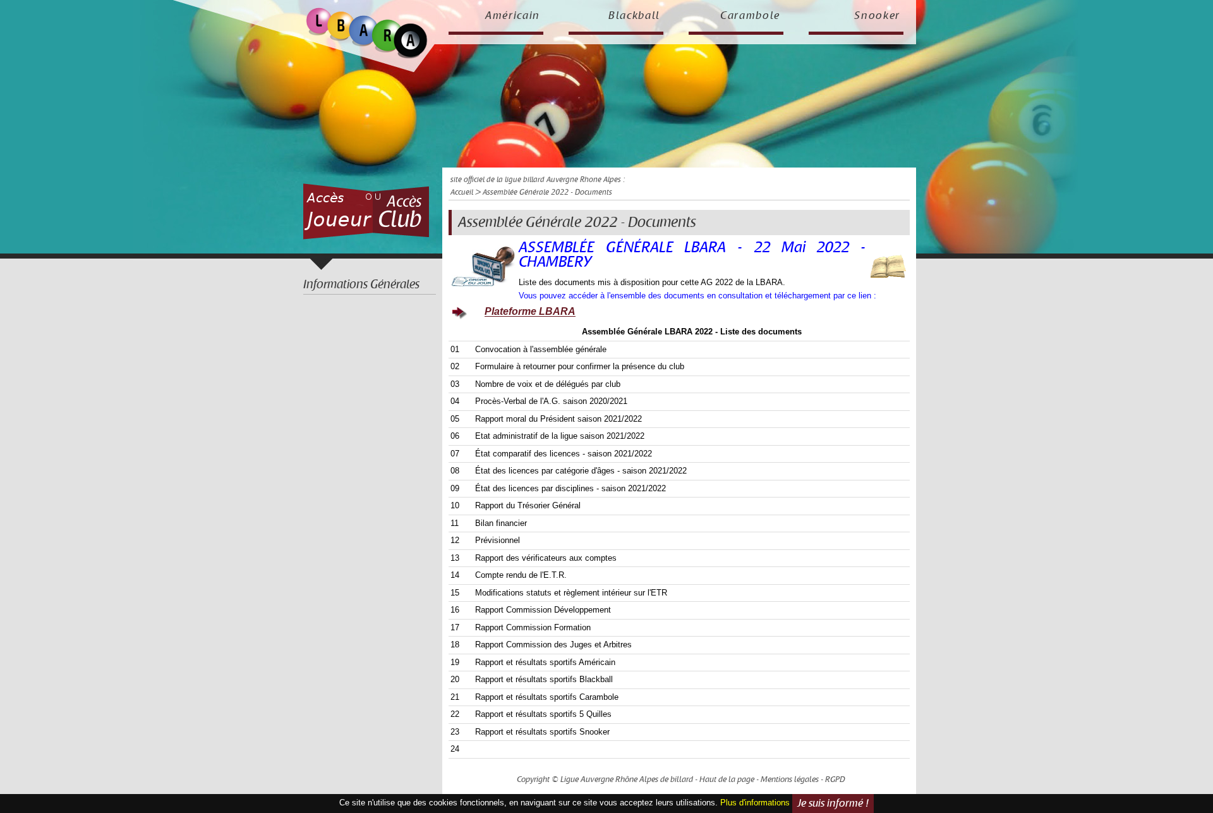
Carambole (750, 15)
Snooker (877, 15)
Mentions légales (790, 779)
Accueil (461, 192)
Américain (512, 15)
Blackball (634, 15)
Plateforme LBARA (530, 312)
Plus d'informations (755, 802)
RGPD (835, 779)
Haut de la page (726, 779)
